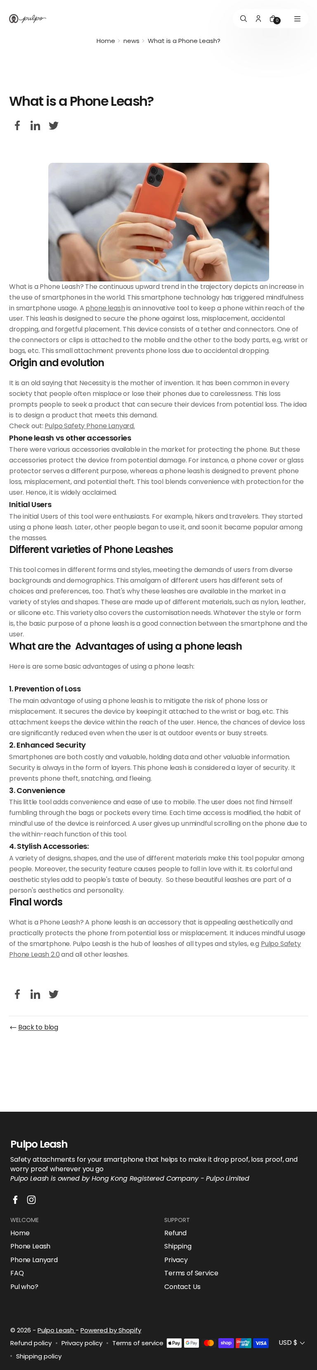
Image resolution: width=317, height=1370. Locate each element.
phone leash (105, 308)
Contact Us (182, 1286)
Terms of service (137, 1343)
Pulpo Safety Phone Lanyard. (90, 426)
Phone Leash (30, 1246)
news (131, 40)
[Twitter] (53, 125)
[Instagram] (31, 1200)
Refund (175, 1233)
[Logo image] (27, 18)
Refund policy (31, 1343)
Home (106, 40)
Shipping (178, 1246)
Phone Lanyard (34, 1260)
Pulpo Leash (57, 1330)
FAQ (17, 1273)
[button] (293, 1343)
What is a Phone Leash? (184, 40)
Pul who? (24, 1286)
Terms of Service (191, 1273)
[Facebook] (17, 125)
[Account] (258, 18)
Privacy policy (82, 1343)
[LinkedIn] (35, 125)
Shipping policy (39, 1356)
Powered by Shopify (110, 1330)
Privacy (176, 1260)
